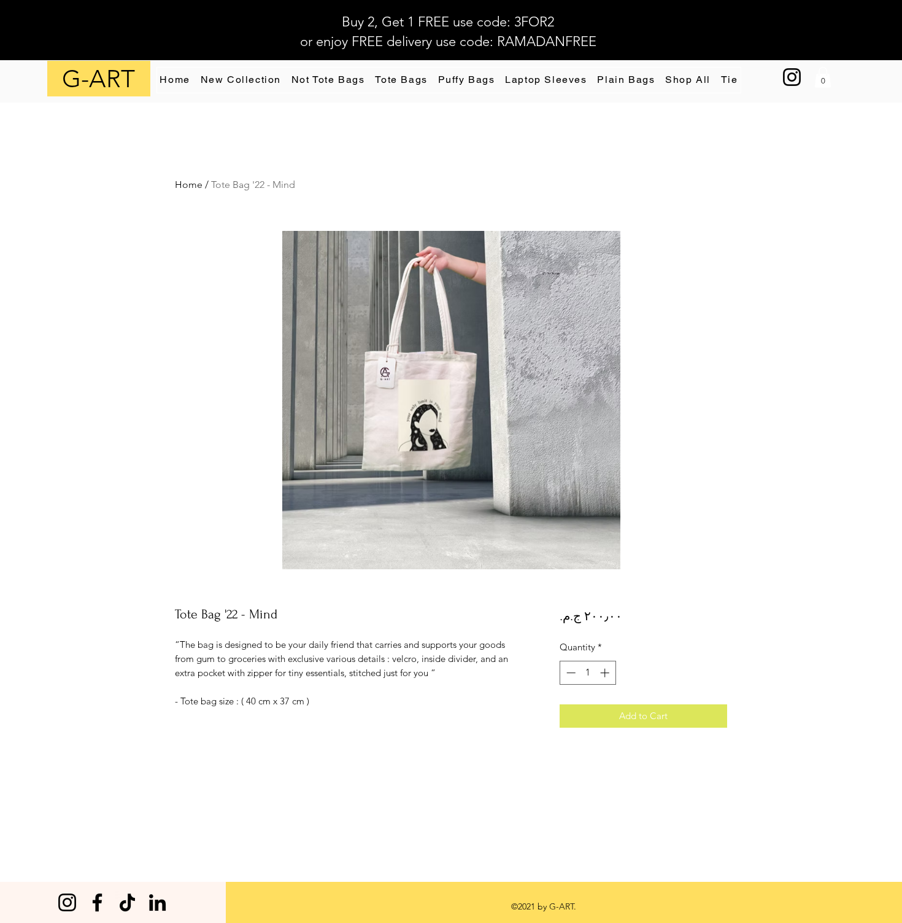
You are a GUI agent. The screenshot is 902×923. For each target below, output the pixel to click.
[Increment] (606, 672)
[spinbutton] (587, 672)
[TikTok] (127, 902)
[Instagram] (792, 77)
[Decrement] (569, 672)
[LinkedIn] (157, 902)
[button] (822, 77)
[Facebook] (97, 902)
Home (188, 184)
